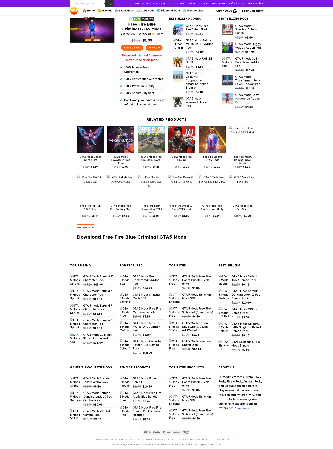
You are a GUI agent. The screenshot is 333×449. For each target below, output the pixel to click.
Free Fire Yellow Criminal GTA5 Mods (242, 160)
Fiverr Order (159, 3)
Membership (195, 10)
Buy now (154, 47)
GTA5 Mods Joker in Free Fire (90, 158)
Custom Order (177, 3)
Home (91, 10)
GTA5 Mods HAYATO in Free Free (120, 160)
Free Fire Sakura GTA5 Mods (212, 158)
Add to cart (132, 47)
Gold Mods (147, 10)
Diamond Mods (171, 10)
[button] (226, 11)
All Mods (106, 10)
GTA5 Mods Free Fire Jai (182, 158)
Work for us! (142, 3)
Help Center (218, 3)
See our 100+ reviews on (142, 33)
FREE (91, 18)
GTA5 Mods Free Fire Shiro (243, 207)
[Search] (109, 3)
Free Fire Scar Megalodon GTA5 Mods (151, 209)
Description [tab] (85, 227)
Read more (242, 408)
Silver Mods (126, 10)
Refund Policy (236, 3)
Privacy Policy (255, 3)
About (192, 3)
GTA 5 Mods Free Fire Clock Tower (151, 158)
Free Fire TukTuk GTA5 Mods (90, 207)
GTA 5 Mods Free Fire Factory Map (120, 207)
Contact (203, 3)
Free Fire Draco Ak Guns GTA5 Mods (181, 207)
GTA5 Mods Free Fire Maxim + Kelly (212, 207)
